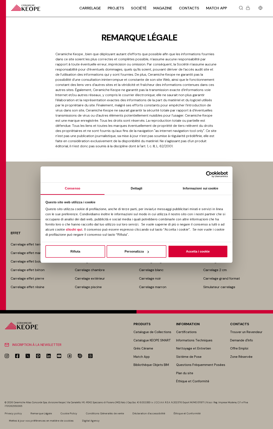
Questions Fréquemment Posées (200, 365)
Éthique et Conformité (192, 381)
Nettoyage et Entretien (193, 348)
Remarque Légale (41, 413)
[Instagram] (7, 356)
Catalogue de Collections (152, 332)
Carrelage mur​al (215, 253)
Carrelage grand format (221, 278)
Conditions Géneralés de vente (105, 413)
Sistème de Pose (189, 357)
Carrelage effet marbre (28, 253)
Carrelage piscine (88, 287)
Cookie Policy (68, 413)
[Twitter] (28, 356)
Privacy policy (13, 413)
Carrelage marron (152, 287)
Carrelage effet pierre (27, 278)
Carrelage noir (150, 278)
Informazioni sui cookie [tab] (200, 188)
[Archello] (69, 356)
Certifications (186, 332)
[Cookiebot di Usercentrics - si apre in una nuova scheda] (209, 174)
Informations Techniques (194, 340)
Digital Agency (91, 420)
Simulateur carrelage (219, 287)
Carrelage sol (213, 244)
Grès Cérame (143, 348)
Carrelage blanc (151, 270)
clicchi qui (74, 229)
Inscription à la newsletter (36, 344)
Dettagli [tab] (136, 188)
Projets (116, 8)
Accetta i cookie (198, 251)
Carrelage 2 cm (215, 270)
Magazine (162, 8)
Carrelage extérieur (90, 278)
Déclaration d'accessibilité (148, 413)
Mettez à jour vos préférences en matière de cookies (41, 420)
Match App (216, 8)
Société (139, 8)
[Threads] (90, 356)
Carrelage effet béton (28, 270)
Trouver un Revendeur (246, 332)
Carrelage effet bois (26, 261)
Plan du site (184, 373)
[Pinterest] (38, 356)
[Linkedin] (48, 356)
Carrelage (90, 8)
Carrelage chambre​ (90, 270)
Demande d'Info (241, 340)
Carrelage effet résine (27, 287)
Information (188, 324)
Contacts (189, 8)
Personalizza (134, 251)
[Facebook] (17, 356)
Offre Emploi (239, 348)
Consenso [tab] (72, 188)
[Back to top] (268, 424)
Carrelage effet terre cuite (31, 244)
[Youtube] (59, 356)
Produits (142, 324)
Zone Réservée (241, 357)
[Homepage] (26, 7)
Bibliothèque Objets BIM (151, 365)
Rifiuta (75, 251)
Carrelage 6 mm (215, 261)
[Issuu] (80, 356)
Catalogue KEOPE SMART (152, 340)
